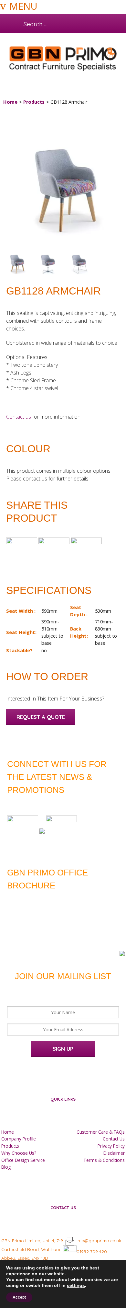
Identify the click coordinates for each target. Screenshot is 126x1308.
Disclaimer (114, 1153)
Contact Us (114, 1139)
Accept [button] (19, 1297)
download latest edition (57, 900)
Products (34, 102)
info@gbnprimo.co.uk (99, 1240)
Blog (6, 1167)
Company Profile (18, 1139)
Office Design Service (23, 1160)
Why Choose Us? (18, 1153)
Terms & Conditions (104, 1160)
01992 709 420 (92, 1251)
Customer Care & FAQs (101, 1132)
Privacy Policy (111, 1146)
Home (10, 102)
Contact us (18, 416)
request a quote (40, 716)
